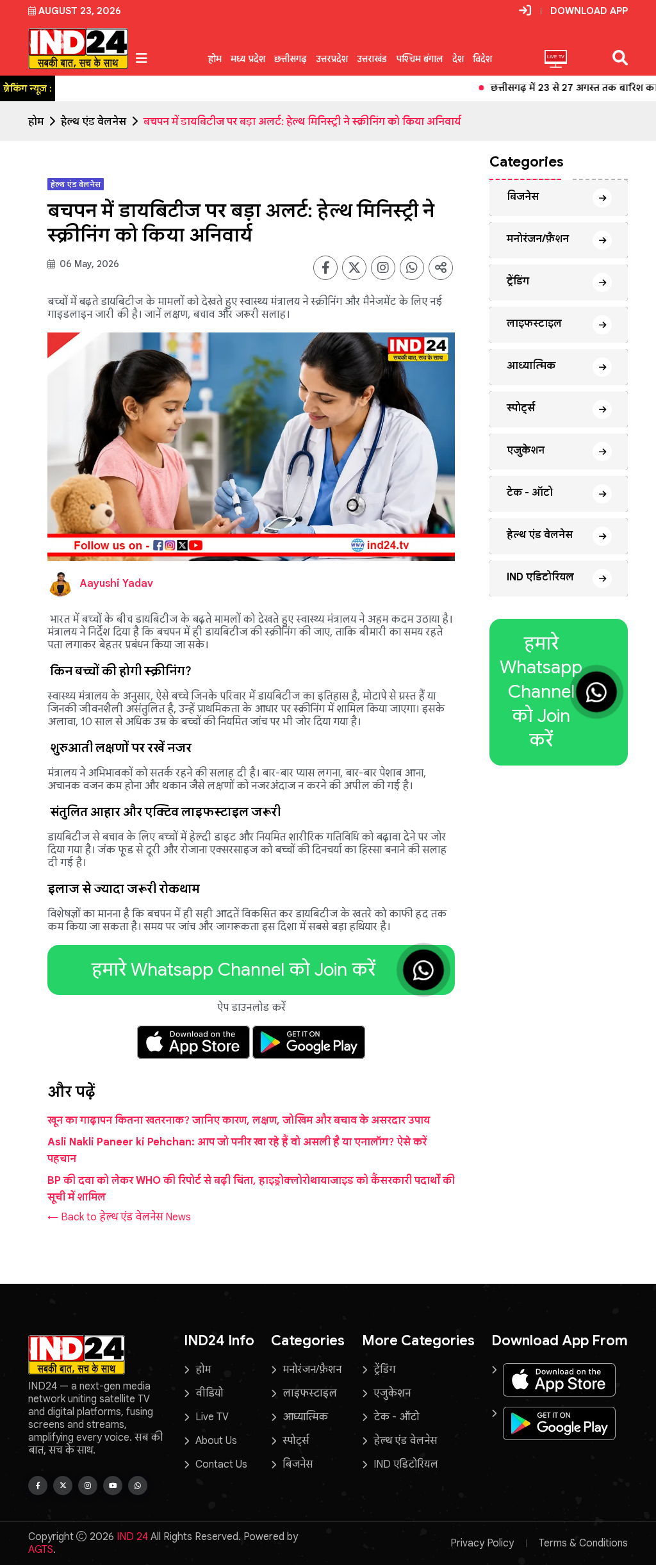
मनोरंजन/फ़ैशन (538, 239)
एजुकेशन (526, 450)
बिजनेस (523, 196)
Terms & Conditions (583, 1543)
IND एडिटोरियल (540, 577)
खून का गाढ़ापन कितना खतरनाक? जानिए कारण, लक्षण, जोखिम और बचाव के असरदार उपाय (238, 1120)
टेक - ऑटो (530, 492)
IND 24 (132, 1536)
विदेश (482, 59)
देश (458, 59)
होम (215, 59)
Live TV (212, 1417)
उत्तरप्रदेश (332, 59)
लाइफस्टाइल (534, 323)
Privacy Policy (482, 1543)
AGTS (40, 1549)
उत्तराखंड (372, 59)
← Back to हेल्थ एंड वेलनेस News (119, 1217)
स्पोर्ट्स (521, 408)
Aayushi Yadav (116, 583)
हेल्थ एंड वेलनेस (93, 121)
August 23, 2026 (79, 11)
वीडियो (209, 1393)
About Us (216, 1440)
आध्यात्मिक (531, 365)
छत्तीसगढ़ (290, 59)
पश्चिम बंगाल (419, 59)
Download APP (589, 11)
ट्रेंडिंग (518, 281)
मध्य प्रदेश (248, 59)
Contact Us (221, 1464)
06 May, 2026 (88, 264)
